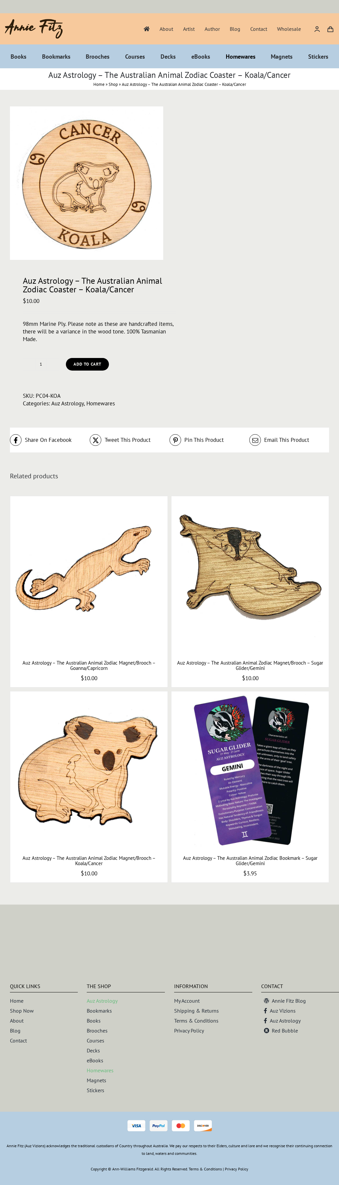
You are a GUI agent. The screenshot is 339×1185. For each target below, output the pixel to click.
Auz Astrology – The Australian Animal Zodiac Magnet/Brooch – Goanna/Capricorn (89, 665)
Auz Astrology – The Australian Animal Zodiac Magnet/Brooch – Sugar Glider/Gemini (250, 665)
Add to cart (87, 364)
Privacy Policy (236, 1168)
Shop (113, 84)
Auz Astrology (67, 403)
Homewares (100, 403)
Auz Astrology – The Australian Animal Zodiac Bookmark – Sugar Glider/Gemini (250, 860)
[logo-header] (34, 21)
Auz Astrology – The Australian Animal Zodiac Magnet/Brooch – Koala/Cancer (89, 860)
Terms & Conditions (205, 1168)
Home (99, 84)
